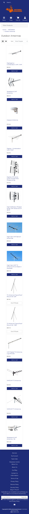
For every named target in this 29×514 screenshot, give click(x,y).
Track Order (14, 459)
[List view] (6, 41)
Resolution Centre (14, 462)
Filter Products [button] (7, 25)
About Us (14, 467)
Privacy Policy (14, 481)
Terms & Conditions (22, 499)
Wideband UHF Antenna (12, 92)
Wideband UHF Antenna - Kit (12, 438)
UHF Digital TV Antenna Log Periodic (14, 352)
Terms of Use (14, 478)
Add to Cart (14, 71)
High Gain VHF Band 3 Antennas (14, 237)
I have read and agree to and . (15, 500)
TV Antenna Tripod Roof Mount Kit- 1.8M (14, 324)
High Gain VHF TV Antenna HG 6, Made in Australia (14, 266)
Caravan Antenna (12, 120)
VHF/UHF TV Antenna (14, 380)
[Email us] (14, 505)
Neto (17, 510)
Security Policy (14, 487)
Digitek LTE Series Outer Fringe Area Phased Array (13, 178)
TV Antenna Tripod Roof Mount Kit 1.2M (14, 295)
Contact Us (14, 473)
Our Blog (14, 470)
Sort (12, 41)
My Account (14, 456)
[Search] (4, 2)
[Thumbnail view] (2, 41)
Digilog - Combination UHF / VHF (14, 149)
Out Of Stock (14, 303)
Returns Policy (14, 484)
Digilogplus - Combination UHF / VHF (14, 63)
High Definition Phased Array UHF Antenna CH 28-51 (14, 208)
